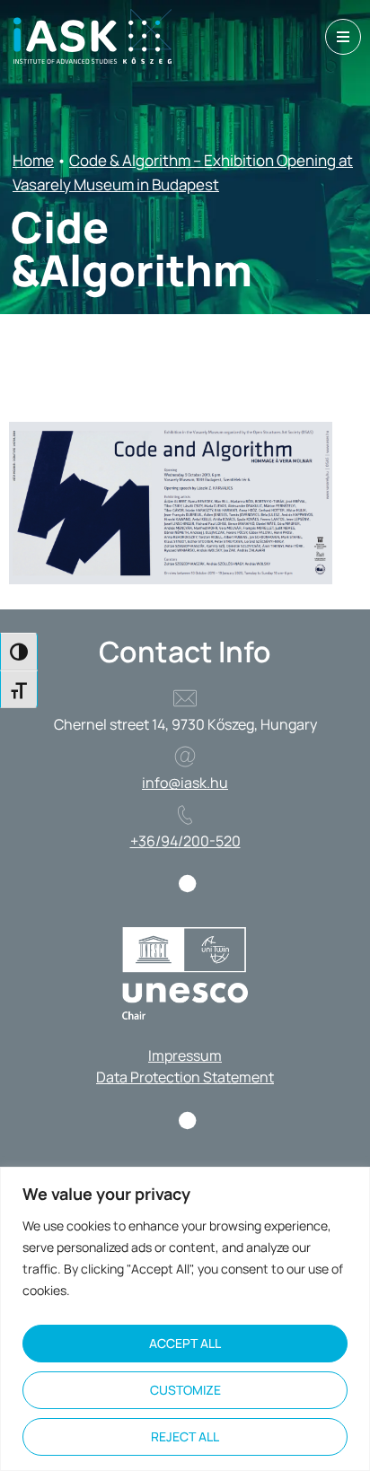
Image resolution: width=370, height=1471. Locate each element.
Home (33, 160)
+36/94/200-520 (185, 841)
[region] (185, 1319)
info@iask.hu (185, 782)
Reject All (185, 1436)
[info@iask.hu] (185, 756)
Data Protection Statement (185, 1077)
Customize (185, 1389)
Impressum (185, 1055)
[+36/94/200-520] (185, 815)
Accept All (185, 1343)
